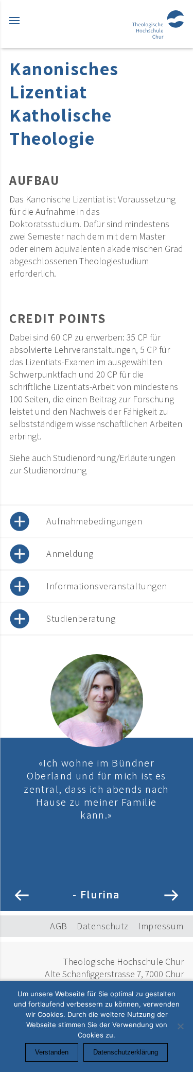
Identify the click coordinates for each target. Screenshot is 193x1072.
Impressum (161, 926)
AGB (58, 926)
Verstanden (51, 1052)
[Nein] (180, 1026)
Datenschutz (103, 926)
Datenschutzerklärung (125, 1052)
